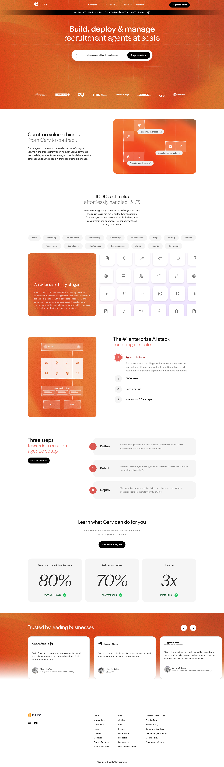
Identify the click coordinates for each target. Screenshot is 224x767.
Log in (96, 716)
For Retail (122, 738)
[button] (94, 5)
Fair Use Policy (152, 720)
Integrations (99, 720)
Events (121, 729)
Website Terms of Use (155, 716)
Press (96, 729)
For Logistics (123, 742)
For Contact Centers (127, 747)
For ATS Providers (101, 747)
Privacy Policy (152, 725)
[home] (55, 5)
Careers (97, 734)
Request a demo (179, 5)
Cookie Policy (152, 738)
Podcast (122, 725)
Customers (127, 5)
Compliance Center (155, 742)
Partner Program (101, 742)
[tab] (154, 363)
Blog (120, 716)
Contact (140, 5)
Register (141, 12)
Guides (121, 720)
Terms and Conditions (155, 729)
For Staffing (123, 734)
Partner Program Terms (156, 734)
